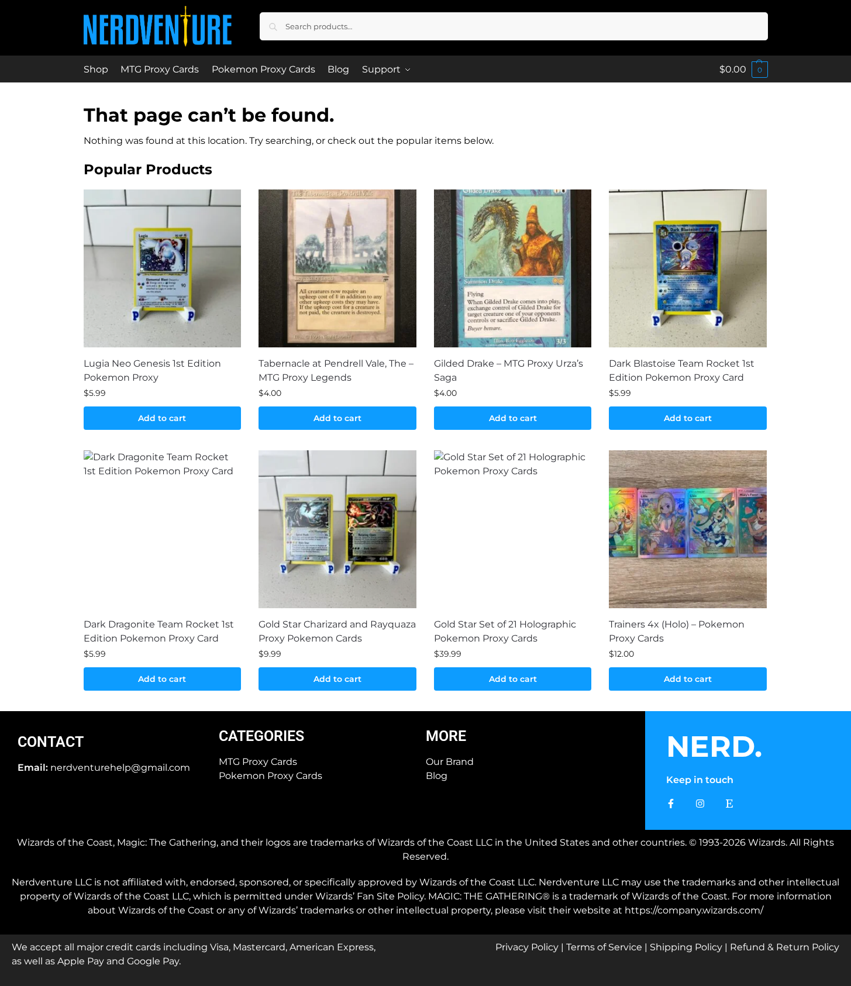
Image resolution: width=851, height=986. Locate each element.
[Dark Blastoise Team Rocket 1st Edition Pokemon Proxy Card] (688, 268)
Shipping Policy (686, 947)
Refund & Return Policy (784, 947)
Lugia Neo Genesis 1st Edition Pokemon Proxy (152, 370)
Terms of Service (604, 947)
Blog (436, 775)
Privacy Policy (527, 947)
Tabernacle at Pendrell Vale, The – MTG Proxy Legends (336, 370)
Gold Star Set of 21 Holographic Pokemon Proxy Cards (505, 631)
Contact (51, 741)
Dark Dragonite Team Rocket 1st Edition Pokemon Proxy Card (159, 631)
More (446, 736)
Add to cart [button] (162, 418)
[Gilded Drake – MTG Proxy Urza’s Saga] (513, 268)
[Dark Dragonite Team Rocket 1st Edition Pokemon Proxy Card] (163, 529)
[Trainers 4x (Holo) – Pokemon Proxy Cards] (688, 529)
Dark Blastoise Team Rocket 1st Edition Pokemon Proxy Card (681, 370)
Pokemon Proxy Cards (270, 775)
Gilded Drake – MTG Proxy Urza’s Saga (508, 370)
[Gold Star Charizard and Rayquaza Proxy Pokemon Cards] (337, 529)
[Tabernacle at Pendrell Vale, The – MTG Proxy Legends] (337, 268)
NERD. (714, 746)
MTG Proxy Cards (258, 761)
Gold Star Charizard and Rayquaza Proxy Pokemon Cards (337, 631)
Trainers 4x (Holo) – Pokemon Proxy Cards (677, 631)
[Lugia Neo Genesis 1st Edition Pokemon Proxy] (163, 268)
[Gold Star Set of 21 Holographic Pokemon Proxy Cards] (513, 529)
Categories (261, 736)
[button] (743, 69)
